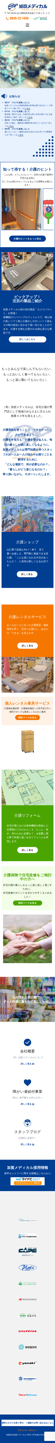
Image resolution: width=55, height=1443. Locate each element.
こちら (27, 108)
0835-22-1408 (19, 18)
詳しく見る (27, 574)
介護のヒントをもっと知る (27, 238)
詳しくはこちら (27, 339)
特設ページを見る (27, 717)
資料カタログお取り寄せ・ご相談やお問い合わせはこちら (27, 1422)
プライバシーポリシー (27, 1430)
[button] (6, 209)
